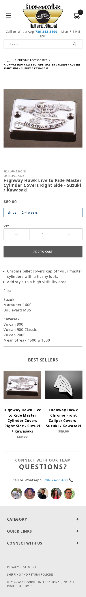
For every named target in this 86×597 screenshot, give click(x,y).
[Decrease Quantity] (17, 234)
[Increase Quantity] (69, 234)
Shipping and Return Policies (30, 574)
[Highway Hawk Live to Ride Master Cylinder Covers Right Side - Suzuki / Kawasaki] (43, 121)
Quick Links (19, 531)
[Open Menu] (9, 16)
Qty (6, 226)
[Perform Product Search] (74, 44)
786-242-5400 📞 (58, 480)
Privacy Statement (21, 567)
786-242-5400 (46, 31)
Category (17, 519)
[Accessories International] (43, 15)
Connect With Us (24, 543)
